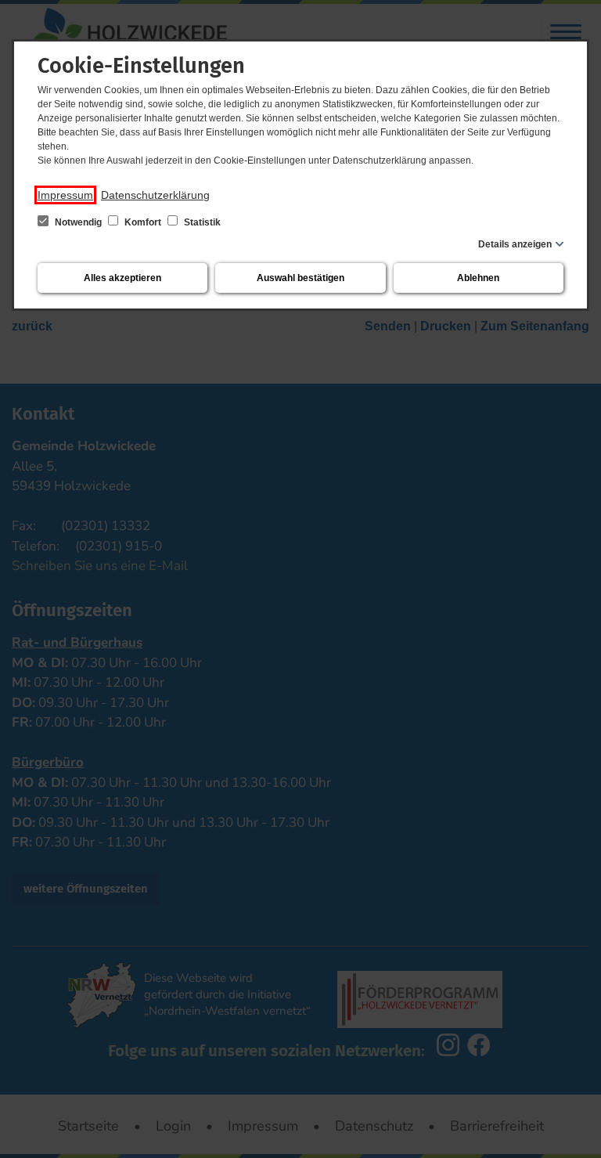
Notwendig (78, 222)
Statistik (201, 222)
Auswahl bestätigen (300, 277)
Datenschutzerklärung (155, 195)
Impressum (65, 195)
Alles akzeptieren (122, 277)
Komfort (143, 222)
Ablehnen (478, 277)
